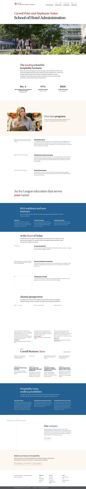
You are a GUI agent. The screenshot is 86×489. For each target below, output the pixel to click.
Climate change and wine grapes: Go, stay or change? (65, 368)
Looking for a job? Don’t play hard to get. (20, 368)
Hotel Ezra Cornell (17, 405)
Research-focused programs (40, 170)
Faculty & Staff (66, 3)
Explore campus (47, 438)
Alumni (56, 3)
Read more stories (66, 352)
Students (60, 3)
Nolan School (51, 478)
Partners (72, 3)
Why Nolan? (16, 220)
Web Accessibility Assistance (43, 487)
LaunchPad (63, 481)
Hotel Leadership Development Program (24, 403)
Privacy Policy (35, 487)
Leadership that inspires (59, 220)
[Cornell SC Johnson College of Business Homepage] (25, 475)
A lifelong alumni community (40, 276)
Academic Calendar (65, 477)
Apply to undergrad (18, 463)
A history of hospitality (39, 220)
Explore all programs (36, 463)
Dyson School (51, 477)
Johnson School (51, 480)
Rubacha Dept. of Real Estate (52, 482)
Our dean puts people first (40, 246)
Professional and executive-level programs (43, 155)
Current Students (41, 478)
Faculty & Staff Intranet (65, 480)
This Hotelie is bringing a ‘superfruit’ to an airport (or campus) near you (50, 369)
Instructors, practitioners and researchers (43, 261)
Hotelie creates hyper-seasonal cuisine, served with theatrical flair (35, 369)
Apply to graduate (27, 463)
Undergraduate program (39, 139)
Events (63, 478)
